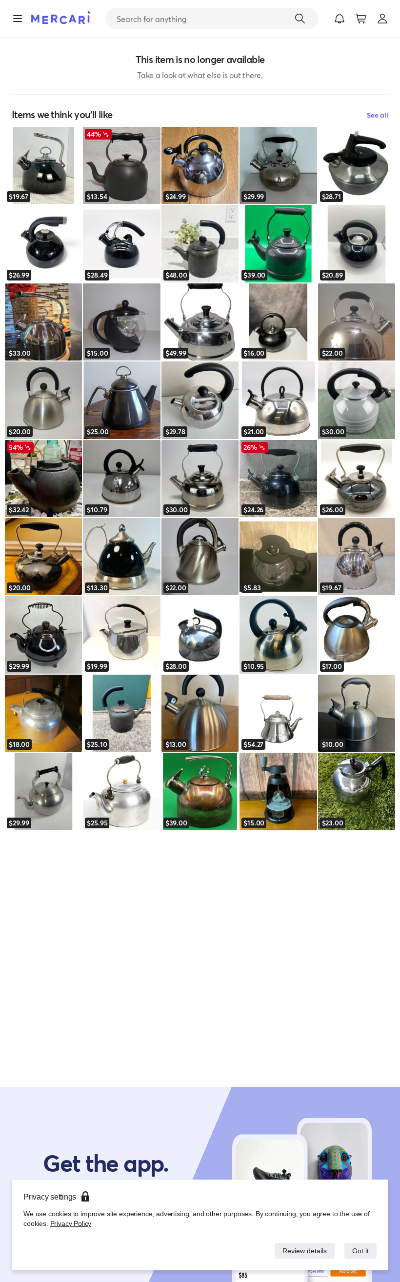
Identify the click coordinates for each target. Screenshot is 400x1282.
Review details (302, 1250)
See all (377, 115)
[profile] (382, 18)
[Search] (300, 18)
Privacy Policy (70, 1223)
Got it (360, 1250)
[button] (339, 18)
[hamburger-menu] (17, 18)
